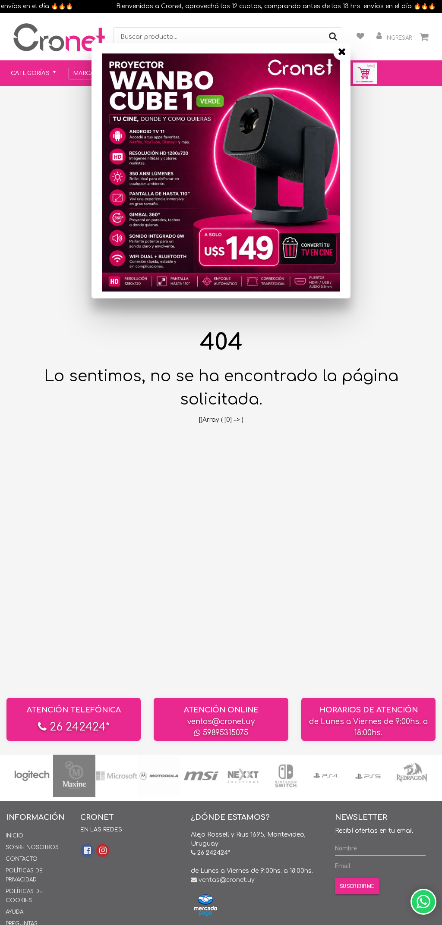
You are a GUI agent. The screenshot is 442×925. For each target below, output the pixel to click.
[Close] (341, 51)
